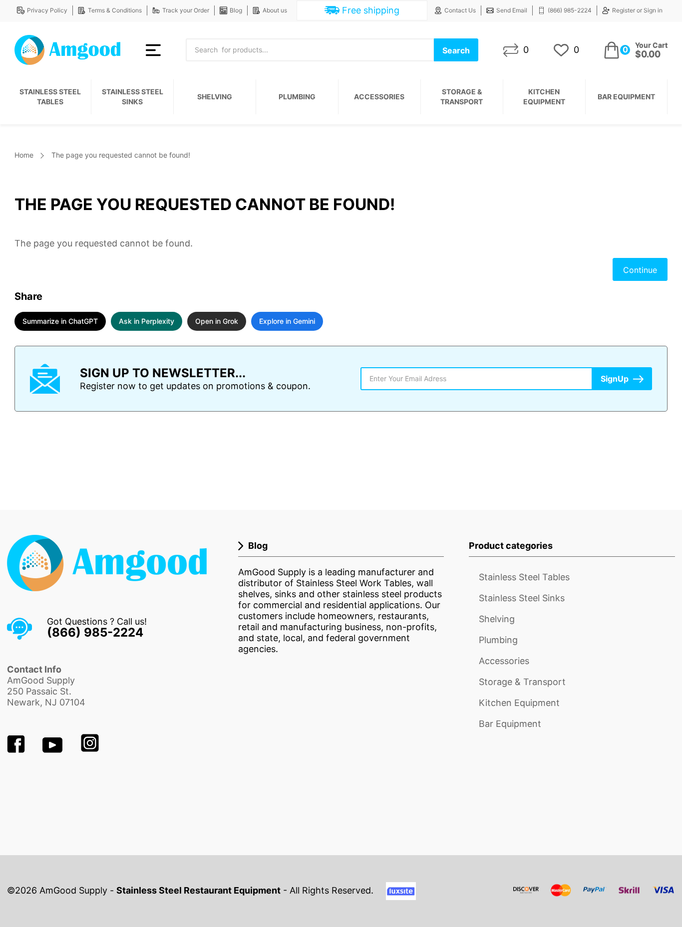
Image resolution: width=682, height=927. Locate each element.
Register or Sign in (637, 10)
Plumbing (297, 96)
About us (275, 10)
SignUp (615, 379)
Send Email (511, 10)
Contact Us (460, 10)
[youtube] (53, 749)
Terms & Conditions (115, 10)
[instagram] (90, 749)
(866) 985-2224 (570, 10)
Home (23, 155)
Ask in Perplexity (146, 321)
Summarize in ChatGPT (60, 321)
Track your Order (185, 10)
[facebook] (17, 749)
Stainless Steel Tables (50, 96)
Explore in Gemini (287, 321)
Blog (236, 10)
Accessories (379, 96)
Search (456, 50)
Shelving (214, 96)
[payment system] (594, 896)
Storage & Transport (461, 96)
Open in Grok (216, 321)
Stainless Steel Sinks (132, 96)
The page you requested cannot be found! (120, 155)
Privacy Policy (47, 10)
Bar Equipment (626, 96)
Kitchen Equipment (544, 96)
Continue (640, 270)
